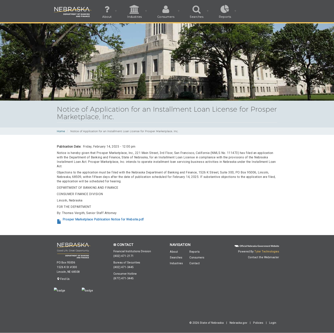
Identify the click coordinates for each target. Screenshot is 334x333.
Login (272, 322)
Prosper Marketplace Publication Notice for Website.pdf (103, 219)
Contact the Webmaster (263, 257)
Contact (194, 263)
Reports (221, 18)
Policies (258, 322)
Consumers (162, 18)
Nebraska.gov (238, 322)
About (103, 18)
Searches (192, 18)
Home (61, 131)
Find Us (65, 278)
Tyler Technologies (266, 251)
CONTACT (125, 245)
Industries (130, 18)
